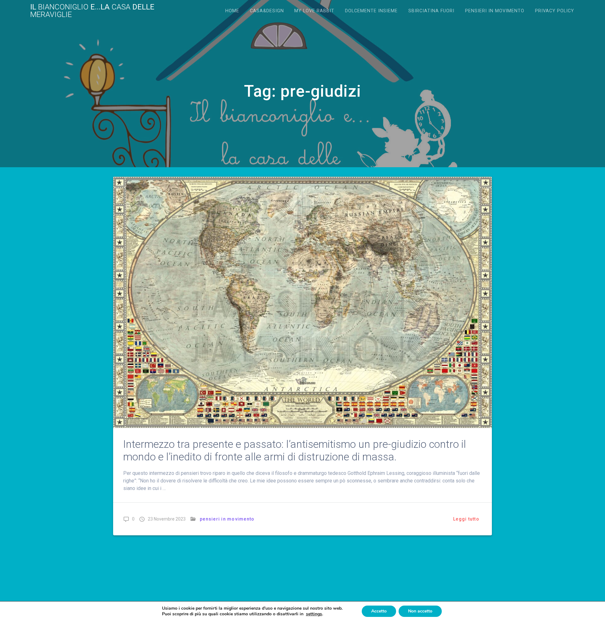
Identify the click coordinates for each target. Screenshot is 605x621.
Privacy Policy (554, 11)
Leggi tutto (466, 518)
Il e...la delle (92, 10)
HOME (232, 11)
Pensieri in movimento (494, 11)
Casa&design (267, 11)
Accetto (379, 611)
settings (314, 614)
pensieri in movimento (227, 518)
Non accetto (420, 611)
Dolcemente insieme (371, 11)
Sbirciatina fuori (431, 11)
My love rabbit (314, 11)
